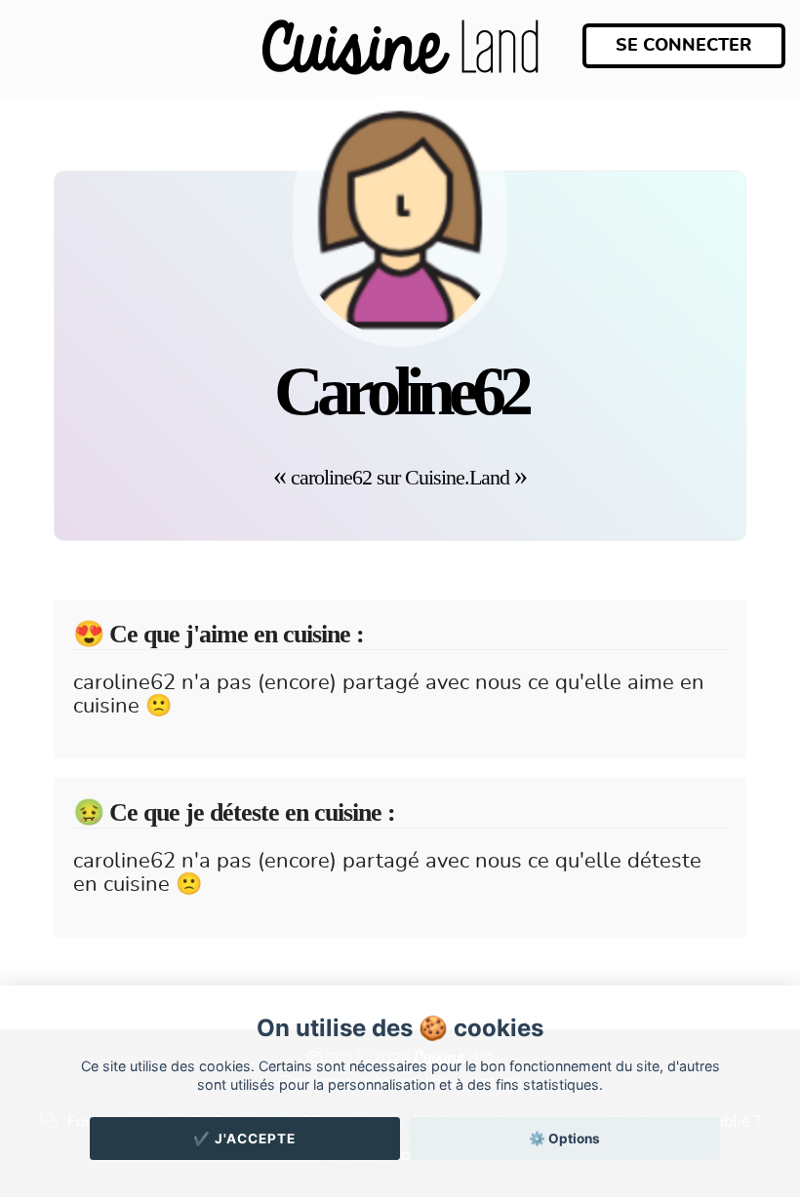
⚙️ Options (564, 1138)
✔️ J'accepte (244, 1138)
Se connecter (684, 46)
